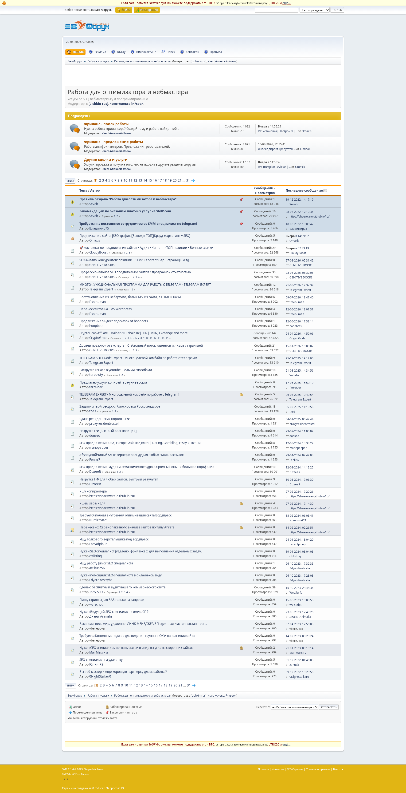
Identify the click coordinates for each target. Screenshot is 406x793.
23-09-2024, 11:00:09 (299, 431)
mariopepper (99, 447)
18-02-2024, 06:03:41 (299, 516)
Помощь (263, 769)
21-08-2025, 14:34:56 (299, 371)
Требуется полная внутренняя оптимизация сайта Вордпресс (125, 515)
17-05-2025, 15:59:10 (299, 383)
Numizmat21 (98, 520)
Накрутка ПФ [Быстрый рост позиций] (108, 431)
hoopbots (96, 326)
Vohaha (294, 375)
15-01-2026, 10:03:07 (299, 346)
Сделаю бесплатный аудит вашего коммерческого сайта (122, 587)
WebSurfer (296, 593)
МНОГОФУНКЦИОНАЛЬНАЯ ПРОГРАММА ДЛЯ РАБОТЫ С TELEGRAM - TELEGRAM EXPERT (145, 284)
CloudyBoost (98, 252)
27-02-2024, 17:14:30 (299, 504)
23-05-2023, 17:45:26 (299, 612)
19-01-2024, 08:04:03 (299, 552)
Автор (95, 190)
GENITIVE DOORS (101, 265)
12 (135, 180)
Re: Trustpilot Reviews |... (274, 167)
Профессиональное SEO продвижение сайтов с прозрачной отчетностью (135, 272)
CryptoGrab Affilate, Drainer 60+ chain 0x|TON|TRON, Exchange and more (133, 333)
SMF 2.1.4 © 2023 (72, 769)
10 (125, 180)
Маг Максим (98, 652)
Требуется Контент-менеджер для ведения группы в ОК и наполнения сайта (137, 636)
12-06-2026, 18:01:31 (299, 309)
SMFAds (66, 774)
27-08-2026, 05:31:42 (299, 260)
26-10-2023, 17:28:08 (299, 576)
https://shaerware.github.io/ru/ (309, 216)
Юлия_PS (96, 664)
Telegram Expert (101, 289)
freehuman (97, 302)
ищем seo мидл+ (92, 503)
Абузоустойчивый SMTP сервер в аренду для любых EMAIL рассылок (131, 455)
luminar (305, 149)
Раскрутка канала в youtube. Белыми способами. (116, 370)
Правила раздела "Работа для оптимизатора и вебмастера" (127, 199)
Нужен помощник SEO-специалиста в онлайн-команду (120, 575)
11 (130, 180)
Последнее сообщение (304, 190)
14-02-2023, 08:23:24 (299, 636)
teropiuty (96, 375)
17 (160, 180)
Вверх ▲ (338, 769)
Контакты (278, 769)
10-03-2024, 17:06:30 (299, 480)
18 (165, 180)
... (184, 180)
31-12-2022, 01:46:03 (299, 660)
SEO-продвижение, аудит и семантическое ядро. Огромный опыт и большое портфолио (146, 467)
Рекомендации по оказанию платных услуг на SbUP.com (125, 211)
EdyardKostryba (299, 568)
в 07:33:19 (297, 248)
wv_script (96, 604)
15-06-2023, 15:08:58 (299, 600)
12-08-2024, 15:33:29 (299, 443)
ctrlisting (95, 556)
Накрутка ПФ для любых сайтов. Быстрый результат (118, 479)
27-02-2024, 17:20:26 (299, 492)
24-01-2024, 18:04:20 (299, 540)
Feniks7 (94, 459)
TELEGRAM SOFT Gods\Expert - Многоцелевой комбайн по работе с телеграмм (138, 358)
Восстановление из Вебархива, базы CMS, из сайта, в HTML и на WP (130, 297)
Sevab (93, 204)
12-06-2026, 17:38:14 (299, 321)
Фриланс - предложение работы (113, 141)
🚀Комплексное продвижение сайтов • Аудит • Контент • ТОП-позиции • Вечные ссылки (146, 248)
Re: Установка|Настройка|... (277, 131)
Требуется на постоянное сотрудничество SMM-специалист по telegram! (138, 224)
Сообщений (263, 188)
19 (170, 180)
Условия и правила (318, 769)
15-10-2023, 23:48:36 (299, 588)
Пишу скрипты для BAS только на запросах (111, 600)
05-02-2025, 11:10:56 (299, 407)
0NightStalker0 (100, 676)
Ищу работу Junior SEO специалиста (106, 563)
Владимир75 (99, 228)
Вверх (70, 685)
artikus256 (97, 568)
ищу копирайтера (93, 491)
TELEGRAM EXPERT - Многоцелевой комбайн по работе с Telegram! (129, 394)
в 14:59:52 (297, 236)
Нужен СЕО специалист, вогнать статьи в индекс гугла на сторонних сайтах (136, 648)
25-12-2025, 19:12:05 (299, 358)
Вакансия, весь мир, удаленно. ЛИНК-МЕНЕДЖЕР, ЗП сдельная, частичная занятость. (143, 624)
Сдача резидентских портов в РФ (104, 419)
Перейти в (262, 707)
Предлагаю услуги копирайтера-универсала (113, 382)
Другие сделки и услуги (106, 159)
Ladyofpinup (98, 544)
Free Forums (82, 774)
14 (145, 180)
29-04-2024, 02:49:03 (299, 455)
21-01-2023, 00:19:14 (299, 648)
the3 (92, 411)
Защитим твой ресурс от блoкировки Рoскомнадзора (119, 406)
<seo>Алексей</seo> (222, 61)
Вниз (70, 180)
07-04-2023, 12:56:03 (299, 624)
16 (155, 180)
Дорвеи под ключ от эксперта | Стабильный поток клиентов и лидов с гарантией (141, 345)
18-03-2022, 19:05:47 (299, 224)
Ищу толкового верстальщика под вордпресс (113, 539)
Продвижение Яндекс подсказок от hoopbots (113, 321)
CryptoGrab (97, 338)
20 (175, 180)
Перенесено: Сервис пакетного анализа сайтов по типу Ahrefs (126, 527)
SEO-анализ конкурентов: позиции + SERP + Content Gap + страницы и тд (134, 260)
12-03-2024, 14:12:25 (299, 467)
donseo (94, 435)
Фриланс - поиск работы (106, 123)
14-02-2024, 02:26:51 (299, 528)
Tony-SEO (96, 592)
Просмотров (265, 193)
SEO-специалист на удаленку (101, 660)
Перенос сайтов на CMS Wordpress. (106, 309)
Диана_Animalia (100, 616)
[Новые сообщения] (75, 128)
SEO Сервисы (295, 769)
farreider (96, 387)
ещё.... (286, 3)
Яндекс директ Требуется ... (277, 149)
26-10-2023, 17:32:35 (299, 564)
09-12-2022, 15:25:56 (299, 672)
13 (140, 180)
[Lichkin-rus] (199, 61)
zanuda (294, 665)
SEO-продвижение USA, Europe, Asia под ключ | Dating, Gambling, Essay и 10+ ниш (141, 443)
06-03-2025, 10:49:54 (299, 395)
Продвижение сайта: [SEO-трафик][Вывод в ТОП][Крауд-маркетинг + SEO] (134, 236)
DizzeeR (95, 471)
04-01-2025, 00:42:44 (299, 419)
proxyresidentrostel (103, 423)
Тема (83, 190)
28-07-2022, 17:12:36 (299, 212)
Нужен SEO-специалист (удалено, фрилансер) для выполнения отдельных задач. (140, 551)
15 (150, 180)
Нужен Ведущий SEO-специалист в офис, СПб (113, 612)
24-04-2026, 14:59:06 (299, 334)
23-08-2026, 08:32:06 (299, 273)
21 (180, 180)
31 (188, 180)
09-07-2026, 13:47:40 (299, 297)
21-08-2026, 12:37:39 (299, 285)
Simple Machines (93, 769)
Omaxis (307, 131)
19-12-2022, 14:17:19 (299, 200)
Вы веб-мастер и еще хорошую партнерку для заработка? (123, 672)
